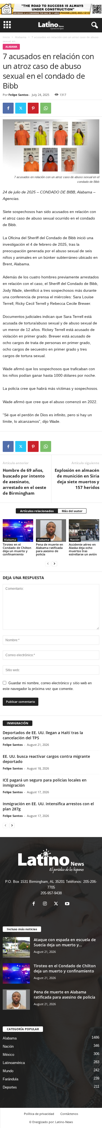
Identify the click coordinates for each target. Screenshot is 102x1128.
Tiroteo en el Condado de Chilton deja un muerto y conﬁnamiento (17, 549)
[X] (20, 108)
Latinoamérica (14, 1063)
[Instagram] (46, 904)
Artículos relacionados (37, 511)
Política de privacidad (39, 1114)
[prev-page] (48, 563)
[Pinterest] (33, 108)
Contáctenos (69, 1114)
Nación (74, 540)
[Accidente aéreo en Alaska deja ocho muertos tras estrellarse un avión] (84, 530)
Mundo (8, 1071)
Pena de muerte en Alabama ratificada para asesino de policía (49, 549)
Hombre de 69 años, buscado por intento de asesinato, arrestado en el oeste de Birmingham (24, 481)
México (8, 1055)
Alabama (20, 37)
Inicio (6, 37)
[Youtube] (68, 904)
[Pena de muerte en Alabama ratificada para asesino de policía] (51, 530)
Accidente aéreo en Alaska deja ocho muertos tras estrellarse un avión (83, 549)
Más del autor (72, 511)
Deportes (10, 1087)
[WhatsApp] (45, 108)
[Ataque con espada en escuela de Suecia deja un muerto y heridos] (16, 947)
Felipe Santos (18, 95)
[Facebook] (8, 108)
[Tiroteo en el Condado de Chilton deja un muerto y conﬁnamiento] (18, 530)
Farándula (10, 1079)
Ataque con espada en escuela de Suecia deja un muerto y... (65, 942)
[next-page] (54, 563)
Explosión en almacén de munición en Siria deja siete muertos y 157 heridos (77, 478)
